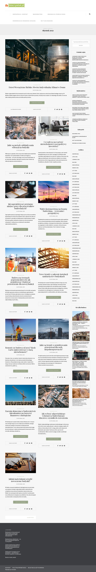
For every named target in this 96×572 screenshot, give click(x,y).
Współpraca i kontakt (20, 14)
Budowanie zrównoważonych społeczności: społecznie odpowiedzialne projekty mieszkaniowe (12, 534)
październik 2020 (76, 248)
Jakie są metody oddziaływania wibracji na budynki (20, 146)
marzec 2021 (75, 234)
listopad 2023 (75, 187)
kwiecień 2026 (75, 165)
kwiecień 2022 (75, 198)
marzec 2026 (75, 167)
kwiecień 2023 (75, 190)
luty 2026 (74, 170)
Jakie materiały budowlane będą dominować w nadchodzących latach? (80, 343)
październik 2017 (76, 278)
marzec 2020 (75, 267)
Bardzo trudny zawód (10, 557)
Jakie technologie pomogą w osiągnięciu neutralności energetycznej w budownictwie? (80, 96)
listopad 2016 (75, 284)
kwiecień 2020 (75, 264)
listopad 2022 (75, 192)
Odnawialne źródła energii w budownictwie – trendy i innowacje (79, 323)
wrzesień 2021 (75, 217)
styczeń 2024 (75, 181)
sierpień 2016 (75, 292)
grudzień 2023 (75, 184)
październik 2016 (76, 286)
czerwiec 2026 (75, 159)
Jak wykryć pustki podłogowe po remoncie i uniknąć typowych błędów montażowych (80, 76)
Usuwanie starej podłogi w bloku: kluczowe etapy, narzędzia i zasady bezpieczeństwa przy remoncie (80, 58)
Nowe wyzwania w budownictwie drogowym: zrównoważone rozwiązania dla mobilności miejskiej (80, 102)
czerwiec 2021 (75, 226)
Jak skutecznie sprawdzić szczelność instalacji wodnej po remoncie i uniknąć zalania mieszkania (80, 64)
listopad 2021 (75, 212)
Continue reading (37, 102)
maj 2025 (74, 176)
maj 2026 (74, 162)
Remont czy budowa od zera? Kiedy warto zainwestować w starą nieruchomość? (20, 349)
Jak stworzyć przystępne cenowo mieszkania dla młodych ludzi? (80, 114)
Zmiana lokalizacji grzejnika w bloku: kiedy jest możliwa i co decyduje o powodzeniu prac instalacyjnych (12, 546)
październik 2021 (76, 214)
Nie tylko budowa (47, 20)
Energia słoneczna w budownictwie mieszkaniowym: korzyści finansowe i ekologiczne (20, 413)
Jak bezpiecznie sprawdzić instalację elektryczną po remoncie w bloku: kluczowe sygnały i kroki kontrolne (79, 70)
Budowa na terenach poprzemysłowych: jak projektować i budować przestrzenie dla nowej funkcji (20, 280)
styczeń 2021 (75, 239)
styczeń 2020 (75, 273)
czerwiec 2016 (75, 298)
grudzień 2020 (75, 242)
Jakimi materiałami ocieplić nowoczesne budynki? (20, 480)
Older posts (30, 517)
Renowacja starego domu (56, 14)
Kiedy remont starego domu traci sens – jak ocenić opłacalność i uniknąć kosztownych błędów (79, 363)
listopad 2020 (75, 245)
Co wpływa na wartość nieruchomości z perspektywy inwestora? (53, 144)
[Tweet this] (57, 109)
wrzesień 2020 (75, 250)
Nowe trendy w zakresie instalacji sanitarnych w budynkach (53, 275)
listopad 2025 (75, 173)
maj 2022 (74, 195)
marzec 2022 (75, 201)
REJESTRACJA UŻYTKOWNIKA (36, 567)
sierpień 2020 (75, 253)
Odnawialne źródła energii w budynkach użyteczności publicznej (79, 120)
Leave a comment (37, 109)
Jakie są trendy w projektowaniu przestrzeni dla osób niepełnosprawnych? (53, 347)
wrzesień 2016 (75, 289)
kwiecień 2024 (75, 178)
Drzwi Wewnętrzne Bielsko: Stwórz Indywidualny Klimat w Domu (37, 87)
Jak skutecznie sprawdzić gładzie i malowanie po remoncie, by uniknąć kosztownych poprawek (80, 82)
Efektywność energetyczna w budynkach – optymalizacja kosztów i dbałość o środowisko (13, 553)
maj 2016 (74, 300)
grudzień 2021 (75, 209)
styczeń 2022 (75, 206)
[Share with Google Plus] (59, 109)
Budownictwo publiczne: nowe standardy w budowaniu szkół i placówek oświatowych (80, 109)
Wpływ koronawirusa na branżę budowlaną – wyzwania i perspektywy (53, 211)
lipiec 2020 (74, 256)
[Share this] (54, 109)
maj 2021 (74, 228)
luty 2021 (74, 237)
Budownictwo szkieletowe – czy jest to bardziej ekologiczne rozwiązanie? (13, 540)
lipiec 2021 (74, 223)
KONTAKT (8, 567)
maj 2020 (74, 262)
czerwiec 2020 (75, 259)
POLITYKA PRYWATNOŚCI (19, 567)
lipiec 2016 (74, 295)
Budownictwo (37, 14)
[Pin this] (61, 109)
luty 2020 (74, 270)
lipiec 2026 (74, 156)
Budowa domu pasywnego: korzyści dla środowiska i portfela (79, 383)
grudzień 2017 (75, 275)
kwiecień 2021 (75, 231)
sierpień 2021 (75, 220)
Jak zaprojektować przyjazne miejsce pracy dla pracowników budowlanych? (20, 206)
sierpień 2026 (75, 153)
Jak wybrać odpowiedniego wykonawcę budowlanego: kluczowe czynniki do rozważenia (53, 415)
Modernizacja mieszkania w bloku (24, 20)
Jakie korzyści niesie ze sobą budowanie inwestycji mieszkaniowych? (79, 400)
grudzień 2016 (75, 281)
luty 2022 (74, 203)
